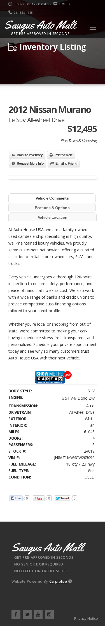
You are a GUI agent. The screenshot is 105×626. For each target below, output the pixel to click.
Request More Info (30, 164)
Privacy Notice (86, 618)
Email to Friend (66, 164)
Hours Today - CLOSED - (32, 4)
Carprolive (58, 581)
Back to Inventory (30, 155)
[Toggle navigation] (93, 27)
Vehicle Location (52, 217)
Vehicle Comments (52, 198)
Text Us (64, 4)
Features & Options (52, 207)
